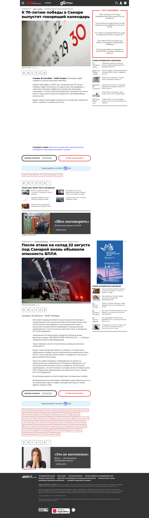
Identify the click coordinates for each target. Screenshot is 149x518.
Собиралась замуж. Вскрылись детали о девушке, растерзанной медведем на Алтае (113, 65)
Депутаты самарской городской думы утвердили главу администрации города (58, 148)
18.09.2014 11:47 (26, 9)
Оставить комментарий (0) (75, 158)
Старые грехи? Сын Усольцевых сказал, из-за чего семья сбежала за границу (114, 101)
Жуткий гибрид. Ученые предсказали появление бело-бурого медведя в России (114, 72)
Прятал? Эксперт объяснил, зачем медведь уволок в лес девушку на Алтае (113, 305)
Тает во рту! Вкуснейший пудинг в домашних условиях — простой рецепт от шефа (113, 290)
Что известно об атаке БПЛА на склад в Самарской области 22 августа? (110, 34)
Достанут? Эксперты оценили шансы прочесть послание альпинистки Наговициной (114, 312)
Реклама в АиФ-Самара (47, 478)
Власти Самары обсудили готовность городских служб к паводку (41, 192)
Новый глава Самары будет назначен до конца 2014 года (41, 205)
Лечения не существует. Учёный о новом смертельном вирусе (113, 78)
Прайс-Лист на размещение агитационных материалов (76, 478)
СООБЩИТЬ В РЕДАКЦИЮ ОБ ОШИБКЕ (79, 480)
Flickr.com (35, 68)
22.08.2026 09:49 (27, 241)
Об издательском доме (47, 476)
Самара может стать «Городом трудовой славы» (76, 198)
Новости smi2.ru (29, 235)
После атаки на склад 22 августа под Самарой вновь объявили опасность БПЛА (110, 25)
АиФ (37, 305)
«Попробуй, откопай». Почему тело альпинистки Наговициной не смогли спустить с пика (114, 326)
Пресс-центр (61, 476)
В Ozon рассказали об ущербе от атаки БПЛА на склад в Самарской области (110, 51)
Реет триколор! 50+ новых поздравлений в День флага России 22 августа (109, 16)
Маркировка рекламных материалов (51, 480)
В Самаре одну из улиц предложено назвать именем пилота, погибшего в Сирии (75, 192)
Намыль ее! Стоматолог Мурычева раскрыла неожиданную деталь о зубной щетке (113, 86)
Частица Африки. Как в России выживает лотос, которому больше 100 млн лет (114, 319)
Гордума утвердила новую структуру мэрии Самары (40, 198)
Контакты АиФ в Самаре (106, 478)
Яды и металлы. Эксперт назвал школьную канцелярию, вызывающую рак (112, 297)
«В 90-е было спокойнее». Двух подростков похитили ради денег (113, 93)
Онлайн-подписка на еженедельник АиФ (99, 476)
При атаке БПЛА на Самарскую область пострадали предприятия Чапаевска (110, 42)
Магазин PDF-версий (75, 476)
